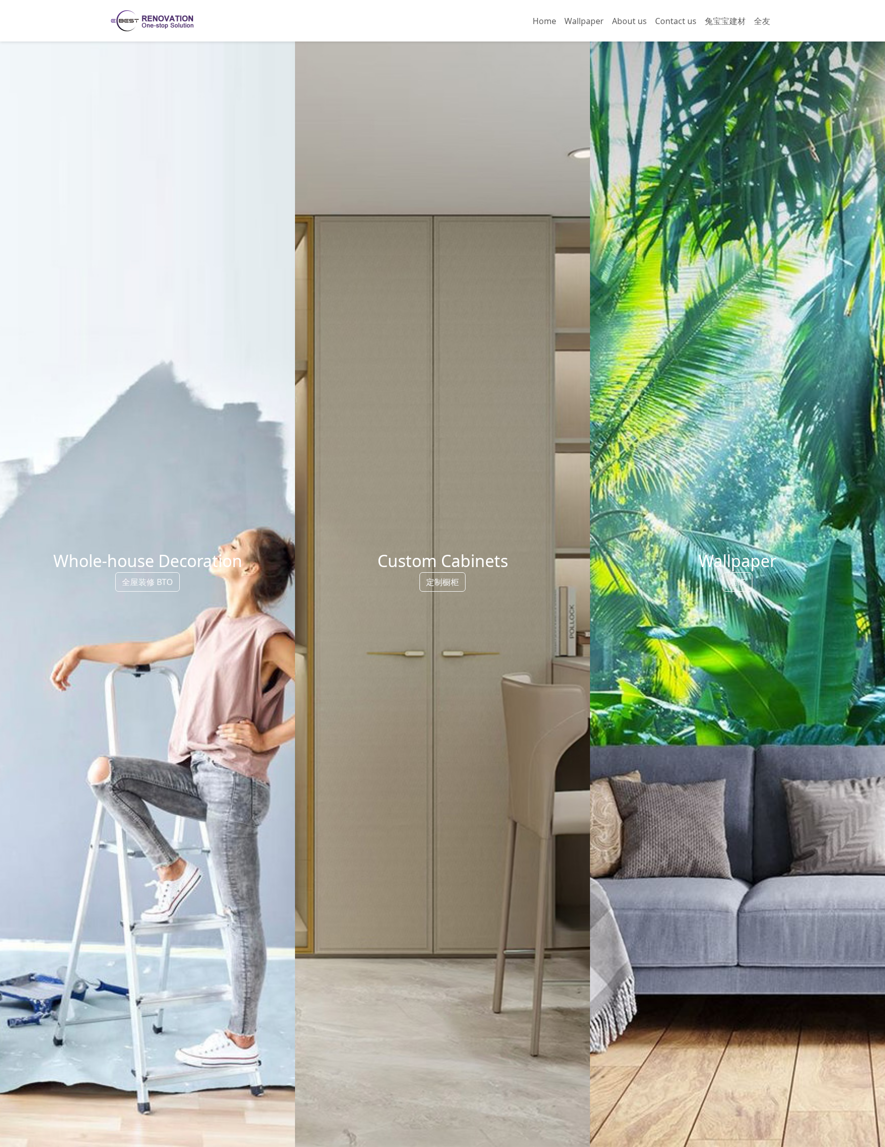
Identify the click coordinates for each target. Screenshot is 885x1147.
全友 (762, 21)
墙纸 (737, 582)
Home (544, 21)
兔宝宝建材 (725, 21)
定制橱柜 (442, 582)
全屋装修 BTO (147, 582)
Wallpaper (584, 21)
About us (629, 21)
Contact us (676, 21)
